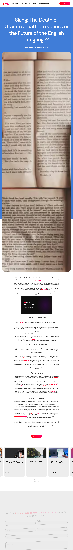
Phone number (40, 526)
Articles (35, 3)
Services (14, 3)
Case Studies (23, 3)
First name (7, 521)
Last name (39, 520)
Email (6, 527)
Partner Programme (44, 3)
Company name (8, 534)
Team (30, 3)
